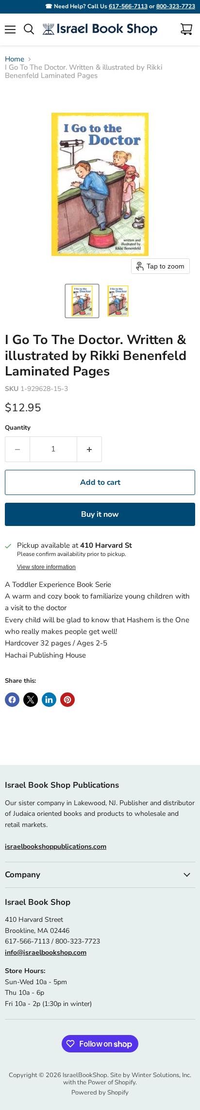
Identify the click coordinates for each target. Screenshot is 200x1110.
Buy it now (100, 514)
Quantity (18, 428)
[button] (82, 301)
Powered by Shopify (100, 1092)
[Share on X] (30, 699)
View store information (46, 567)
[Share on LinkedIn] (49, 699)
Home (14, 59)
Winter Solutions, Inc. (161, 1075)
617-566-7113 (128, 6)
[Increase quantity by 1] (89, 449)
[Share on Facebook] (12, 699)
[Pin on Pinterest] (67, 699)
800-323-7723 (175, 6)
